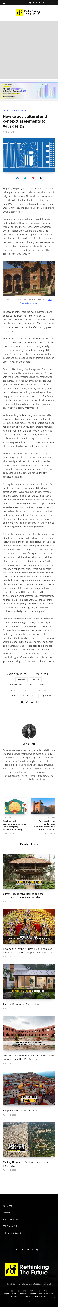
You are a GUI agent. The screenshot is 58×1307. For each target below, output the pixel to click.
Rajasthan (46, 696)
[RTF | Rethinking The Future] (29, 12)
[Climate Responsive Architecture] (29, 981)
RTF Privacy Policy (11, 1226)
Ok (29, 1301)
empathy (28, 690)
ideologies (11, 696)
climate (35, 679)
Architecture (43, 674)
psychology (29, 696)
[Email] (41, 178)
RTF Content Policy (11, 1219)
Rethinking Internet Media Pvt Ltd (26, 1284)
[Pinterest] (33, 178)
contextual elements (21, 685)
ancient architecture (18, 674)
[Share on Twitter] (25, 178)
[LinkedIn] (32, 702)
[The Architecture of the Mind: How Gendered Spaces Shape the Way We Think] (29, 1033)
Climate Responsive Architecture (21, 1004)
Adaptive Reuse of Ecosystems (20, 1110)
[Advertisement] (29, 50)
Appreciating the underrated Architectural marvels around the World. (44, 825)
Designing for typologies (16, 110)
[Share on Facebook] (17, 178)
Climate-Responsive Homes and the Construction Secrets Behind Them (23, 895)
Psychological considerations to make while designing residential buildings (14, 825)
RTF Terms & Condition (13, 1233)
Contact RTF (8, 1212)
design (14, 690)
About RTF (7, 1206)
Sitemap (29, 1287)
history (42, 690)
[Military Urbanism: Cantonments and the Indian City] (29, 1139)
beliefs (21, 679)
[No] (54, 1297)
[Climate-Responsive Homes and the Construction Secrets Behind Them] (29, 871)
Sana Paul (29, 744)
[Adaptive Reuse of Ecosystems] (29, 1088)
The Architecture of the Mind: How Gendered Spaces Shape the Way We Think (28, 1057)
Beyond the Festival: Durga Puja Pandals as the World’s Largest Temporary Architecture (27, 950)
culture (42, 685)
